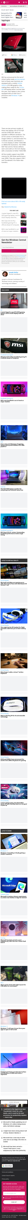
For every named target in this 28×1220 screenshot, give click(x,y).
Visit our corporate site (14, 1160)
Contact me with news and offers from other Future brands (14, 1197)
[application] (14, 186)
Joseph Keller (11, 24)
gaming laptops (20, 79)
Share (5, 55)
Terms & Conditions (13, 1209)
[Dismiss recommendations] (26, 10)
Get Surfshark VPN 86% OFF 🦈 (18, 6)
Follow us (15, 55)
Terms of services (20, 255)
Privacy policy (5, 1179)
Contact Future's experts (8, 1175)
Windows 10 (15, 95)
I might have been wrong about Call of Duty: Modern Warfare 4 (15, 1132)
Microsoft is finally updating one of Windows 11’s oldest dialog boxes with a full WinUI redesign (14, 1124)
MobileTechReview (10, 207)
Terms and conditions (7, 1172)
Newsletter (23, 55)
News (3, 24)
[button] (26, 2)
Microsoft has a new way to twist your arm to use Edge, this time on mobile (14, 1139)
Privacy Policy (19, 1208)
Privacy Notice (22, 257)
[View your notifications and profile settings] (19, 2)
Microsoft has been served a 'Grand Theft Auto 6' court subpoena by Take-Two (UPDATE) (14, 1148)
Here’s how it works (18, 29)
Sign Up (14, 1202)
